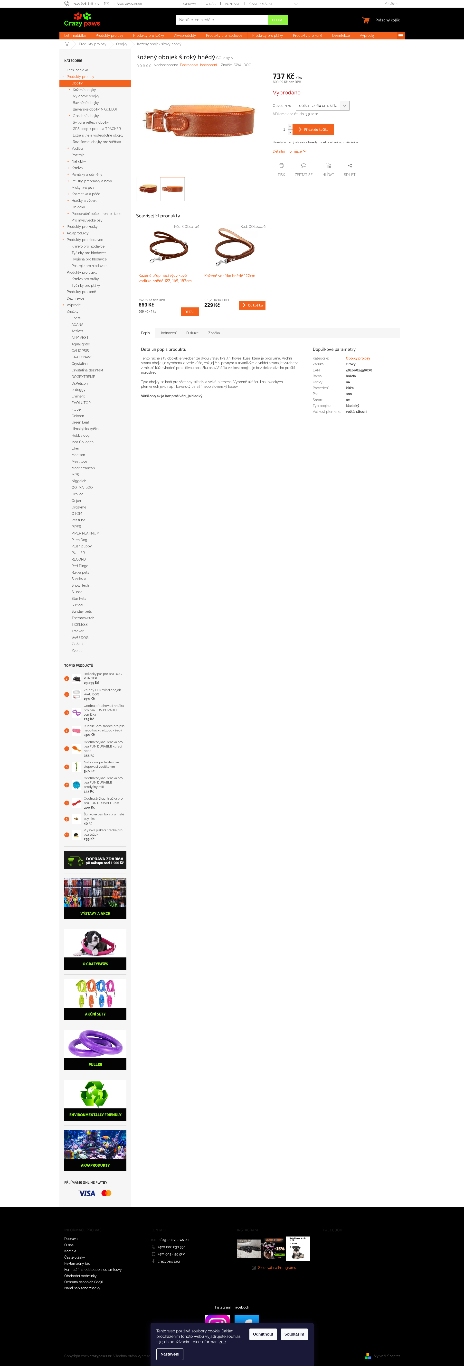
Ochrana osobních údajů (83, 1282)
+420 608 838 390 (172, 1247)
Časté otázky (261, 4)
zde (222, 1341)
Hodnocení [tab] (168, 333)
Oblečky (78, 207)
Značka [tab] (214, 333)
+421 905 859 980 (171, 1254)
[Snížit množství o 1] (290, 132)
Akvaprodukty (78, 233)
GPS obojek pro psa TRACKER (97, 129)
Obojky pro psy (358, 358)
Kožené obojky (84, 90)
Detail (190, 312)
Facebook (241, 1307)
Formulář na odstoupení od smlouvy (93, 1270)
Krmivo (77, 168)
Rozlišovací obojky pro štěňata (97, 142)
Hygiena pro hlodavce (89, 259)
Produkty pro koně (81, 292)
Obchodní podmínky (80, 1276)
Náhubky (79, 161)
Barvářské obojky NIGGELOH (95, 109)
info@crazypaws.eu (173, 1240)
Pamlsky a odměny (87, 174)
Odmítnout (263, 1334)
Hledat (278, 20)
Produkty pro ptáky (82, 272)
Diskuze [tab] (192, 333)
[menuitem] (75, 35)
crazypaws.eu (169, 1261)
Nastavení (170, 1354)
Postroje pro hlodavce (89, 266)
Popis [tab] (145, 333)
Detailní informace (287, 151)
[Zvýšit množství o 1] (290, 126)
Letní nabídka (77, 70)
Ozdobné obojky (86, 116)
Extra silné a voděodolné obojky (98, 135)
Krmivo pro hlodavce (88, 246)
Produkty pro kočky (82, 227)
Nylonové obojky (86, 96)
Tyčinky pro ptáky (86, 285)
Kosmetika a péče (86, 194)
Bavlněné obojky (86, 103)
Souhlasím (294, 1334)
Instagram (223, 1307)
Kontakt (232, 4)
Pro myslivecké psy (87, 220)
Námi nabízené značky (82, 1288)
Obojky (77, 83)
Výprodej (74, 305)
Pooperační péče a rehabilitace (96, 214)
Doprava (188, 4)
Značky (72, 312)
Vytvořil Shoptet (387, 1356)
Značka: (236, 65)
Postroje (78, 155)
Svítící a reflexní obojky (91, 122)
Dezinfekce (75, 298)
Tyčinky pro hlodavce (89, 253)
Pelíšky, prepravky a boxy (92, 181)
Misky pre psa (83, 188)
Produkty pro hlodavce (85, 240)
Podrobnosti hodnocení (198, 65)
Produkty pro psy (80, 77)
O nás (211, 4)
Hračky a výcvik (84, 201)
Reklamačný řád (77, 1263)
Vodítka (78, 148)
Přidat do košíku (316, 129)
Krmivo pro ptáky (85, 279)
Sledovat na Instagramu (277, 1268)
